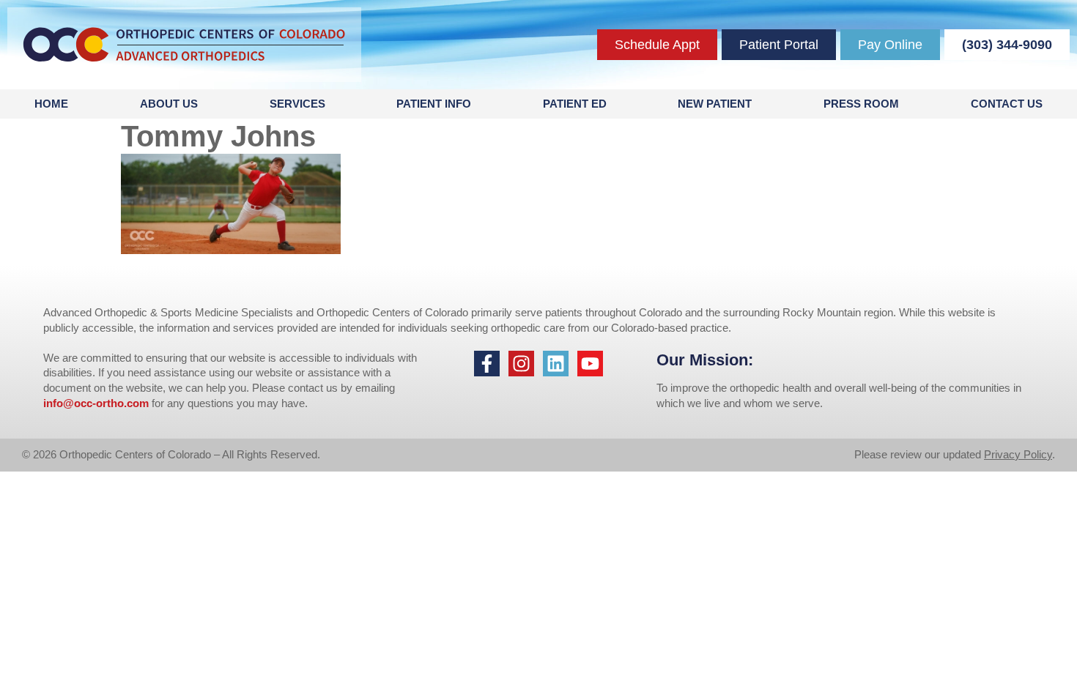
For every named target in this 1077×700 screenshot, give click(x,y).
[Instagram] (521, 363)
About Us (169, 103)
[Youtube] (590, 363)
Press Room (861, 103)
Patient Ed (575, 103)
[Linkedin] (556, 363)
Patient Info (433, 103)
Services (297, 103)
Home (51, 103)
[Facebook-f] (487, 363)
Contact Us (1007, 103)
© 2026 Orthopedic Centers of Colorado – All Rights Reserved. (171, 454)
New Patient (715, 103)
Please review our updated (919, 454)
